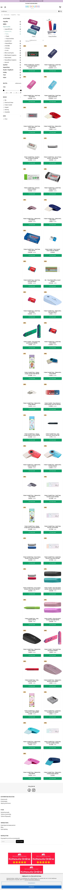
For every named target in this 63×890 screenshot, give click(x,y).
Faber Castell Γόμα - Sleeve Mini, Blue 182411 (52, 219)
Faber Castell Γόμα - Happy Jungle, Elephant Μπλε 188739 (32, 435)
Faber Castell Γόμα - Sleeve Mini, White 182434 (31, 404)
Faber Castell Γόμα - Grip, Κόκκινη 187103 (32, 681)
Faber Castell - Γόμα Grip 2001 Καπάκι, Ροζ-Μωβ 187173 (52, 619)
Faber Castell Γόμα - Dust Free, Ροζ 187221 (32, 311)
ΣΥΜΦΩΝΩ (31, 886)
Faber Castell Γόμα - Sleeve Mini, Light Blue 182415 (31, 742)
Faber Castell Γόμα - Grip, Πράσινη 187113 (32, 619)
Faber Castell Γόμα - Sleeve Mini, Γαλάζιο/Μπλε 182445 (52, 773)
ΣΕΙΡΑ (4, 116)
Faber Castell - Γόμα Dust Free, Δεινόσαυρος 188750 (32, 342)
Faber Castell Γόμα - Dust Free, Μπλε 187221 (52, 342)
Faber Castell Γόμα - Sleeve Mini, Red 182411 (52, 127)
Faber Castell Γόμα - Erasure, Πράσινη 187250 (32, 188)
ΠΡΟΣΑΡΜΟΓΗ (31, 883)
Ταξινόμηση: (28, 41)
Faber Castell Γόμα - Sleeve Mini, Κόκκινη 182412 (31, 465)
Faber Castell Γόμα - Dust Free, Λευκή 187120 (32, 127)
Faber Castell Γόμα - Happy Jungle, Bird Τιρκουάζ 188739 (32, 527)
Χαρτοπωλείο (6, 14)
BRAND (5, 97)
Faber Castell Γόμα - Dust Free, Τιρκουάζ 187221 (32, 281)
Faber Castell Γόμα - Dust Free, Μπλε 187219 (52, 65)
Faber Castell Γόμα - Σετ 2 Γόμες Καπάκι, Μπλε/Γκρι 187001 (31, 558)
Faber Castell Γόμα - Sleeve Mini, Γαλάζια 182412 (52, 465)
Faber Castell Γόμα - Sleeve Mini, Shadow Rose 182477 (52, 681)
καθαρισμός (18, 83)
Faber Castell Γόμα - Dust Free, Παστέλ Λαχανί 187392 (52, 496)
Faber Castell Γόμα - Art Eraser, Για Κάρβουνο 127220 (52, 711)
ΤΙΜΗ (4, 87)
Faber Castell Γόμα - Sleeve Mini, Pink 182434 (31, 219)
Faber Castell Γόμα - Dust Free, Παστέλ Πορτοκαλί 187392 (52, 558)
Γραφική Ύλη (13, 14)
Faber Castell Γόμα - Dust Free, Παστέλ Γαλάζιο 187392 (52, 742)
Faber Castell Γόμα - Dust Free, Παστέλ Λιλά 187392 (52, 527)
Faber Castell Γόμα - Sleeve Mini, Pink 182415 (31, 773)
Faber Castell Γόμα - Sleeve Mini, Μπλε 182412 (52, 373)
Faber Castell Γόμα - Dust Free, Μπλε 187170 (32, 250)
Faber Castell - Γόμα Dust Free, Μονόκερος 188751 (52, 650)
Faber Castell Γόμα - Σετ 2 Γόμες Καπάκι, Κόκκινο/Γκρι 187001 (31, 588)
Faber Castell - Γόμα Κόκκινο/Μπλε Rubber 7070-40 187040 (53, 404)
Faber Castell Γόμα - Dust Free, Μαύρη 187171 (52, 188)
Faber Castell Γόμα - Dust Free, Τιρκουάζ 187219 (52, 96)
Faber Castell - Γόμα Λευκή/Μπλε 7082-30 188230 (52, 250)
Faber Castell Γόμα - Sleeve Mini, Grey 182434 (31, 496)
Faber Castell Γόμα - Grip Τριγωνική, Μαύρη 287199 (52, 435)
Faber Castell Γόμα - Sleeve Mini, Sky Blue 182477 (52, 311)
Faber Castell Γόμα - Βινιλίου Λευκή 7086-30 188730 (32, 158)
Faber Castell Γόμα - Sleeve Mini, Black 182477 (31, 650)
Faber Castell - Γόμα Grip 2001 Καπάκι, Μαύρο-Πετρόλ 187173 (52, 588)
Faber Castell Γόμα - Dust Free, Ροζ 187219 (32, 96)
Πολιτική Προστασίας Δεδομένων (32, 879)
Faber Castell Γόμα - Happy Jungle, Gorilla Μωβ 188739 (32, 373)
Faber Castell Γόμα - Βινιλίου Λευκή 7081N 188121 (32, 65)
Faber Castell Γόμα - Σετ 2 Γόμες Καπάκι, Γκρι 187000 (52, 158)
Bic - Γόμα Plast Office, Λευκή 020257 (52, 281)
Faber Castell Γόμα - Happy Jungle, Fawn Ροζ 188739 (32, 711)
